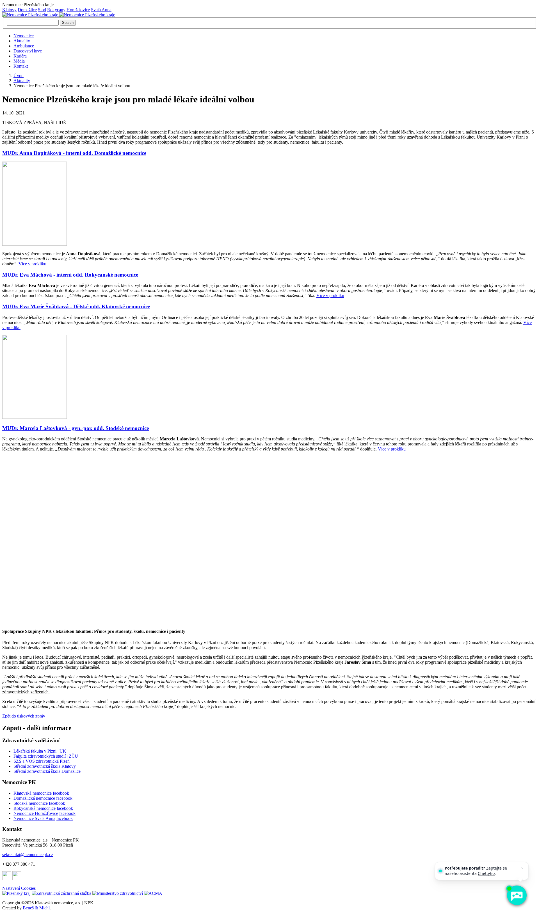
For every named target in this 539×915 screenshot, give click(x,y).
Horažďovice (78, 9)
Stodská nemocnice (30, 803)
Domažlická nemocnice (34, 798)
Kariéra (20, 56)
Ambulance (23, 45)
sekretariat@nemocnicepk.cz (27, 854)
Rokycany (56, 9)
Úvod (18, 75)
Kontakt (20, 66)
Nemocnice (23, 35)
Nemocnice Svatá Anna (34, 818)
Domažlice (27, 9)
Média (19, 61)
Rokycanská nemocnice (34, 808)
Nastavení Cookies (19, 888)
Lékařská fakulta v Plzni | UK (39, 751)
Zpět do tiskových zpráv (23, 716)
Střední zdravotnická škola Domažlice (47, 771)
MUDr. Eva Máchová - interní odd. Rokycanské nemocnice (70, 275)
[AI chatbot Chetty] (516, 895)
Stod (42, 9)
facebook (61, 793)
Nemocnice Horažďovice (35, 813)
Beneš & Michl (36, 907)
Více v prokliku (32, 263)
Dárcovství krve (27, 51)
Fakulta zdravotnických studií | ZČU (45, 756)
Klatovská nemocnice (32, 793)
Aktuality (21, 40)
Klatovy (9, 9)
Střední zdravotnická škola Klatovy (44, 766)
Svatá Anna (101, 9)
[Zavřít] (522, 868)
